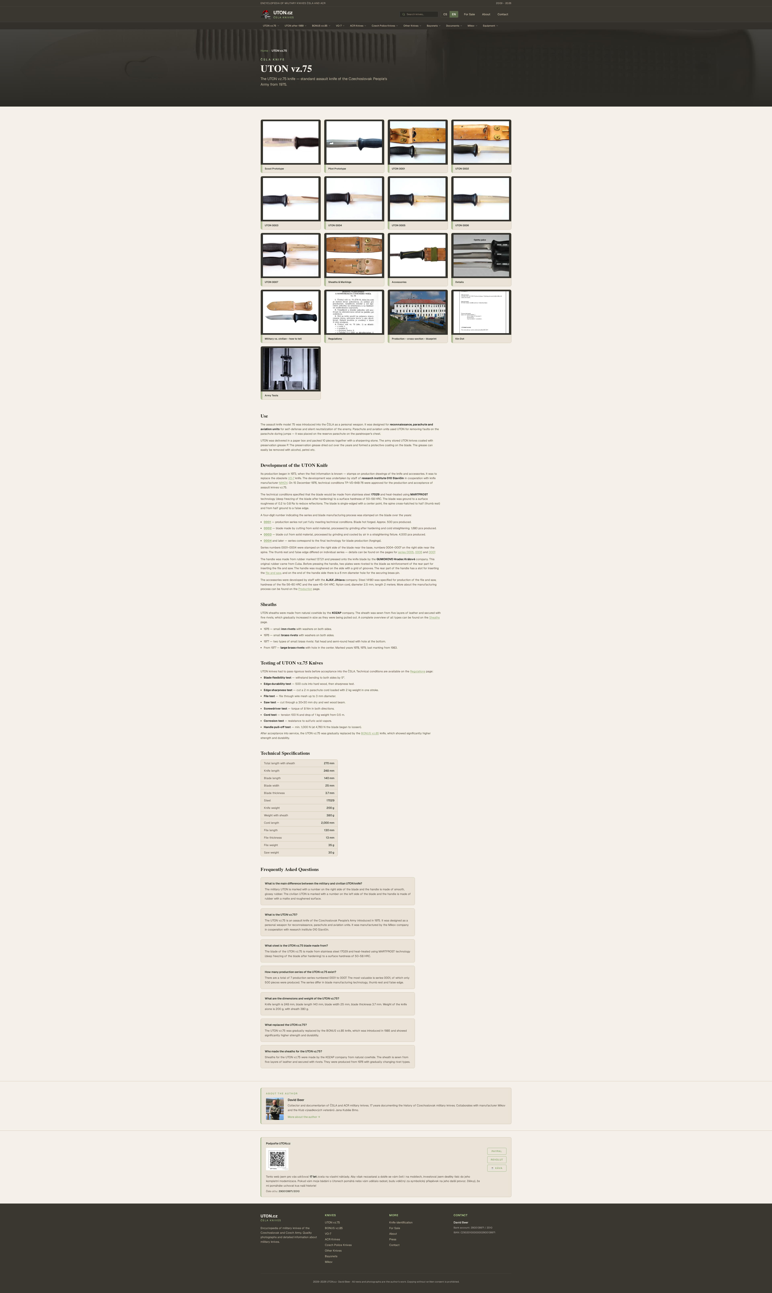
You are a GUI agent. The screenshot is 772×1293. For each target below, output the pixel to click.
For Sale (469, 14)
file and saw (273, 573)
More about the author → (304, 1117)
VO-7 (339, 25)
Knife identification (401, 1222)
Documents (452, 25)
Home (264, 50)
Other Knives (410, 25)
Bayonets (432, 25)
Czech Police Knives (383, 25)
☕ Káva (497, 1168)
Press (392, 1239)
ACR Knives (356, 25)
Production (305, 589)
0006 (418, 552)
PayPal (497, 1151)
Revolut (497, 1159)
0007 (432, 552)
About (486, 14)
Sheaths (434, 617)
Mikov (471, 25)
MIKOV (283, 483)
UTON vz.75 (269, 25)
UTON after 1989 (294, 25)
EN (454, 14)
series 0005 (406, 552)
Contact (503, 14)
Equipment (489, 25)
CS (445, 14)
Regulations (417, 671)
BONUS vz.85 (319, 25)
